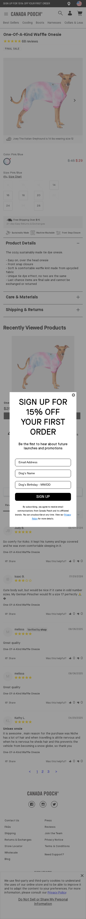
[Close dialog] (73, 395)
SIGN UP (43, 497)
